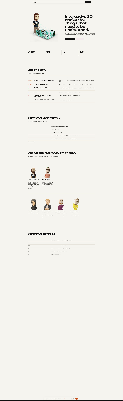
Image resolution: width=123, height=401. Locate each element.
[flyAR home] (34, 2)
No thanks (72, 398)
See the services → (31, 141)
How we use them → (67, 398)
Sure (76, 398)
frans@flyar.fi (30, 188)
